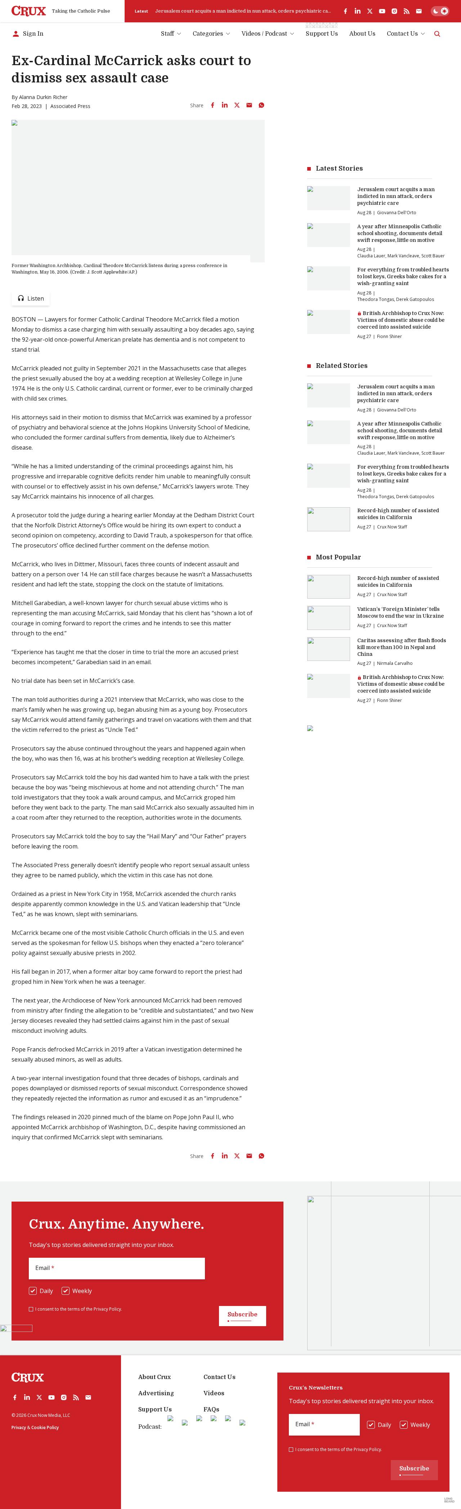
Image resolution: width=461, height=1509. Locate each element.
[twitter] (370, 11)
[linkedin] (358, 11)
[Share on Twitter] (237, 105)
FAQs (211, 1409)
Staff (167, 34)
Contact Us (402, 34)
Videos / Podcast (264, 34)
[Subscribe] (419, 11)
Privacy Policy (107, 1309)
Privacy (19, 1427)
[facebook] (345, 11)
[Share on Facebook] (212, 105)
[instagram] (394, 11)
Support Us (155, 1409)
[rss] (406, 11)
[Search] (437, 33)
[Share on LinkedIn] (225, 105)
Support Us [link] (322, 34)
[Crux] (29, 11)
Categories (208, 34)
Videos (213, 1393)
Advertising (156, 1393)
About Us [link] (362, 34)
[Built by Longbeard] (449, 1500)
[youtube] (382, 11)
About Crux (154, 1377)
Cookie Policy (45, 1427)
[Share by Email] (249, 105)
